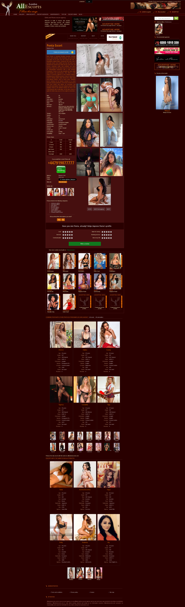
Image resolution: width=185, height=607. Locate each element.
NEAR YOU (73, 37)
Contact (92, 592)
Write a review (84, 244)
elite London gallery (56, 211)
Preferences (168, 22)
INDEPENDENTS (54, 14)
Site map (112, 592)
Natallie (62, 440)
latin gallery (54, 205)
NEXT (93, 37)
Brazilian (61, 120)
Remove (158, 34)
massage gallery (55, 204)
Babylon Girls (50, 48)
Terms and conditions (56, 592)
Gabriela (53, 440)
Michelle (89, 440)
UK (89, 1)
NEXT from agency (99, 209)
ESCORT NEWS (72, 14)
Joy (98, 440)
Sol (110, 450)
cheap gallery (54, 209)
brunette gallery (55, 207)
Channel (62, 451)
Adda (98, 451)
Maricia (117, 451)
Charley (117, 440)
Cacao (71, 440)
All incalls (91, 317)
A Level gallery (55, 208)
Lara (80, 451)
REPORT (83, 37)
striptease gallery (55, 203)
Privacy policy (74, 592)
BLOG (80, 14)
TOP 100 (63, 14)
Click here (61, 177)
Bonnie (80, 440)
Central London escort (57, 212)
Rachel (53, 451)
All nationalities (99, 317)
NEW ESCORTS (30, 14)
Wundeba (107, 440)
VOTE (102, 37)
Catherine (89, 451)
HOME (15, 14)
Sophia (71, 451)
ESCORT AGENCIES (42, 14)
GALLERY (21, 14)
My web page (62, 182)
